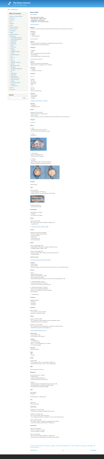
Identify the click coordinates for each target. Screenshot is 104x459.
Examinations (12, 30)
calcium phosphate (83, 445)
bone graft (32, 445)
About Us (12, 87)
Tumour (11, 25)
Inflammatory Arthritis (15, 65)
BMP (94, 445)
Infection (12, 64)
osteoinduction (47, 445)
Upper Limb (12, 18)
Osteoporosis (13, 74)
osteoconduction (41, 445)
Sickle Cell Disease (15, 79)
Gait (12, 59)
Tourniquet (13, 84)
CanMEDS (13, 50)
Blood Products (33, 450)
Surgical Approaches (14, 27)
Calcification (13, 47)
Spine (11, 21)
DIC (11, 56)
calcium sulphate (90, 445)
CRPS (12, 45)
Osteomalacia (13, 73)
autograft (57, 445)
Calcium (12, 48)
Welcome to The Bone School (16, 16)
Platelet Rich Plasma (15, 78)
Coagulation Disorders (15, 51)
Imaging (11, 32)
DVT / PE (13, 57)
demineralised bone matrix (67, 445)
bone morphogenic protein (34, 447)
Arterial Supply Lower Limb (16, 37)
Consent (12, 53)
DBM (73, 445)
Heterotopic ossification (15, 62)
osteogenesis (53, 445)
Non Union (13, 70)
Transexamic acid (14, 85)
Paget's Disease (14, 76)
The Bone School (21, 2)
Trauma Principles (13, 28)
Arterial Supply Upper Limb (16, 39)
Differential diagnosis (14, 34)
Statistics (13, 81)
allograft (60, 445)
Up (63, 450)
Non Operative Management (16, 68)
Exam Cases (12, 89)
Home (8, 9)
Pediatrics (12, 23)
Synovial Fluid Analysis (15, 82)
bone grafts (36, 445)
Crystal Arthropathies (15, 54)
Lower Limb (12, 19)
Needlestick (13, 67)
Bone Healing (94, 450)
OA (11, 71)
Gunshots (13, 60)
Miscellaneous (14, 9)
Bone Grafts (13, 42)
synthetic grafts (76, 445)
